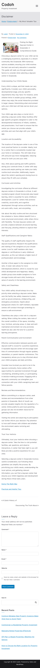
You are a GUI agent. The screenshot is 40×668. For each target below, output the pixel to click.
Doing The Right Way (9, 484)
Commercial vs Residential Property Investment (19, 625)
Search (4, 598)
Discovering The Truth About (26, 505)
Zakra (31, 662)
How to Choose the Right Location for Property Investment (19, 647)
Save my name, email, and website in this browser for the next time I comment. (21, 578)
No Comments (21, 37)
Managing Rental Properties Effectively (16, 631)
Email (4, 559)
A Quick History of (10, 500)
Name (4, 550)
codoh (6, 34)
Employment (12, 37)
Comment (5, 529)
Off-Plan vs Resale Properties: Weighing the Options (18, 638)
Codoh (8, 4)
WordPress (19, 664)
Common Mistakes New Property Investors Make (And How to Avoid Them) (20, 617)
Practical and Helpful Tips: (11, 489)
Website (4, 568)
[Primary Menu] (36, 6)
